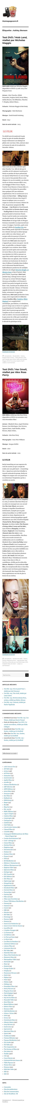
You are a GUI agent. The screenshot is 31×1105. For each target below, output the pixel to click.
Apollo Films (8, 780)
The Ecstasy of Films (10, 1049)
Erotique (6, 872)
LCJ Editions (8, 935)
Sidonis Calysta (9, 1022)
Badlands (7, 798)
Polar (5, 979)
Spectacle (7, 1029)
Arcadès (6, 782)
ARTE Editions (8, 789)
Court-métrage (9, 840)
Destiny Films (8, 845)
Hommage (7, 917)
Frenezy (6, 903)
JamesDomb (8, 356)
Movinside (7, 962)
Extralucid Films (9, 888)
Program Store (6, 357)
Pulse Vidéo (7, 995)
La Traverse (7, 932)
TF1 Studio (7, 1042)
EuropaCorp (7, 883)
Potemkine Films (11, 660)
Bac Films (7, 796)
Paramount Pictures (10, 973)
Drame (22, 356)
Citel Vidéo (7, 825)
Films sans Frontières (11, 899)
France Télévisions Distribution (14, 901)
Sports (6, 1033)
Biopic (6, 802)
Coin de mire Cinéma (10, 827)
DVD (25, 357)
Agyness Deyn (20, 660)
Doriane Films (8, 854)
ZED (5, 1071)
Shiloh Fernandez (11, 361)
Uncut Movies (8, 1058)
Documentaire (8, 849)
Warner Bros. (8, 1065)
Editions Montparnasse (11, 865)
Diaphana (7, 847)
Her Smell (13, 663)
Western (6, 1067)
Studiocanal (7, 1036)
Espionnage (7, 881)
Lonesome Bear (9, 948)
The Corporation (9, 1047)
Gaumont (7, 905)
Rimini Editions (9, 1004)
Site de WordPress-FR (11, 1094)
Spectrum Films (9, 1031)
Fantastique (8, 892)
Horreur (6, 919)
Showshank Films (9, 1020)
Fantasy (6, 894)
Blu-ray (6, 809)
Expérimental (8, 885)
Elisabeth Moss (6, 663)
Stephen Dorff (20, 361)
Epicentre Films (9, 870)
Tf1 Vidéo (7, 1044)
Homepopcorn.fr (10, 21)
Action (6, 771)
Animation (7, 775)
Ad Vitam (7, 773)
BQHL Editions (8, 811)
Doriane (6, 852)
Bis (5, 805)
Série (5, 1015)
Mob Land (19, 359)
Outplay (6, 970)
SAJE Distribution (9, 1011)
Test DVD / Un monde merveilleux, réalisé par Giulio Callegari (16, 724)
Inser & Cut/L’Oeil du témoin (13, 926)
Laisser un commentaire (8, 362)
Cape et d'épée (8, 814)
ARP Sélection (8, 787)
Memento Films (9, 957)
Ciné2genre (7, 820)
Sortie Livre (7, 1027)
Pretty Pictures (8, 988)
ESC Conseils (8, 874)
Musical (4, 660)
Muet (5, 964)
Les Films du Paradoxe (11, 941)
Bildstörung (7, 800)
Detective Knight (21, 270)
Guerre (6, 908)
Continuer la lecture (8, 352)
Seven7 (6, 1018)
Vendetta (20, 299)
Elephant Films (9, 867)
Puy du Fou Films (9, 997)
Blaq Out (6, 807)
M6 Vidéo (7, 950)
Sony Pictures (8, 1024)
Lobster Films (8, 946)
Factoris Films (8, 890)
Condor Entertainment (11, 838)
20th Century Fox (9, 766)
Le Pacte (6, 939)
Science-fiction (9, 1013)
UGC (5, 1056)
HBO (5, 910)
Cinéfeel (6, 822)
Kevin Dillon (13, 359)
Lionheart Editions (10, 944)
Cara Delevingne (20, 662)
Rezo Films (7, 1002)
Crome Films (8, 843)
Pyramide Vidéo (9, 1000)
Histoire (6, 912)
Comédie (6, 831)
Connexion (7, 1087)
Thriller (12, 357)
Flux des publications (10, 1089)
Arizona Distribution (10, 784)
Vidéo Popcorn (8, 1062)
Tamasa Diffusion (9, 1038)
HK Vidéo (7, 914)
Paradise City (19, 227)
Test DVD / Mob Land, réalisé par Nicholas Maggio (14, 40)
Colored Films (8, 829)
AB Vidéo (7, 769)
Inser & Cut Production (11, 923)
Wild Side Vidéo (9, 1069)
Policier (6, 982)
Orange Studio (8, 968)
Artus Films (7, 791)
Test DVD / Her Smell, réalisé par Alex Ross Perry (14, 372)
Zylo (5, 1074)
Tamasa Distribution (10, 1040)
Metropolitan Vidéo (10, 959)
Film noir (7, 896)
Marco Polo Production (11, 955)
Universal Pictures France (12, 1060)
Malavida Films (9, 953)
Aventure (7, 793)
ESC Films (7, 879)
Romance (7, 1009)
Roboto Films (8, 1006)
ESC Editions (8, 876)
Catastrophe (8, 818)
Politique (7, 984)
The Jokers (7, 1051)
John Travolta (5, 359)
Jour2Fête (7, 928)
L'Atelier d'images (10, 930)
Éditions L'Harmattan (11, 863)
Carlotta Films (8, 816)
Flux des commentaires (11, 1091)
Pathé (6, 975)
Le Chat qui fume (9, 937)
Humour (6, 921)
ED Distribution (9, 861)
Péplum (6, 977)
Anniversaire (8, 778)
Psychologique (8, 993)
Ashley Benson (19, 357)
